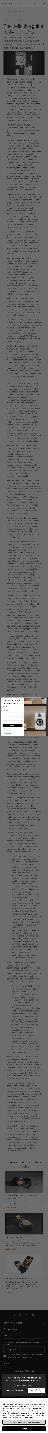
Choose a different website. (24, 1385)
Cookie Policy (29, 1417)
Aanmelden (12, 725)
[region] (24, 1415)
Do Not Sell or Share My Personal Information (24, 1422)
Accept (24, 1429)
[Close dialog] (45, 699)
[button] (36, 1390)
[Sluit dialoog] (43, 1376)
